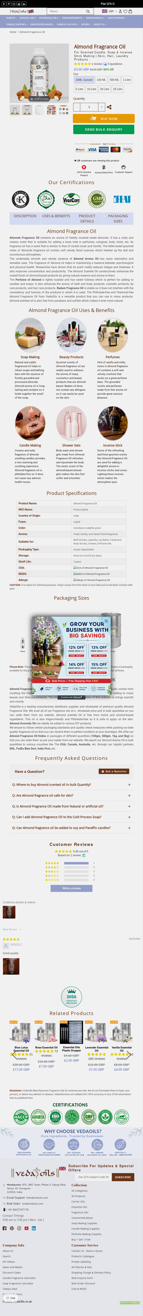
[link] (71, 656)
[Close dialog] (106, 621)
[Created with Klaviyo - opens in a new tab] (71, 697)
